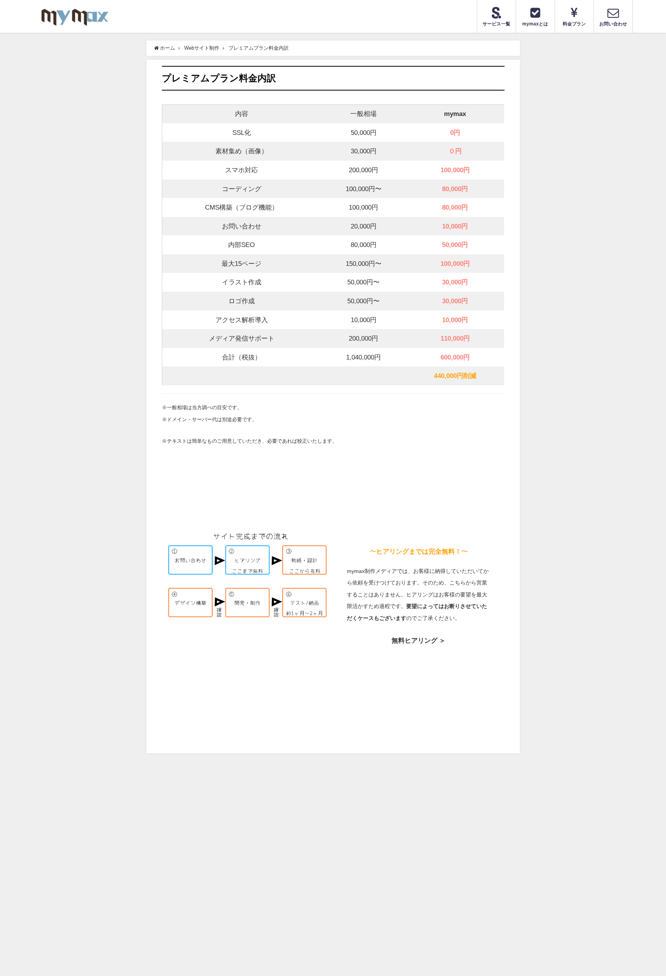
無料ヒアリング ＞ (419, 640)
